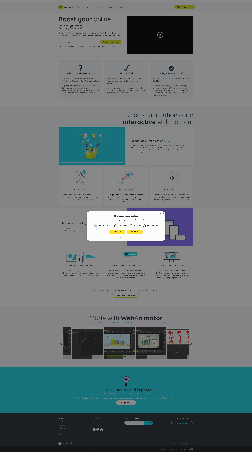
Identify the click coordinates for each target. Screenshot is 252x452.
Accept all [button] (117, 232)
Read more (139, 221)
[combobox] (160, 214)
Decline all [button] (135, 232)
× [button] (163, 213)
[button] (126, 237)
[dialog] (126, 226)
